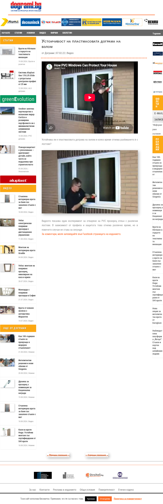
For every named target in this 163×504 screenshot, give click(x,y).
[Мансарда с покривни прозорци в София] (7, 292)
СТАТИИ (18, 33)
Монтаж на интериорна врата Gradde (26, 250)
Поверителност (107, 489)
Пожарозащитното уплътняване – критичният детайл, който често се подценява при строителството (26, 156)
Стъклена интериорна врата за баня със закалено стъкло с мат (27, 202)
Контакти (44, 489)
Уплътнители (23, 171)
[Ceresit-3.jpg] (158, 45)
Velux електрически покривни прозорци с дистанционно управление (25, 227)
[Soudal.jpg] (158, 73)
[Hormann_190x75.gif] (112, 25)
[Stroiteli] (94, 477)
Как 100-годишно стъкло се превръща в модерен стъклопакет (26, 342)
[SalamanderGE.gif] (18, 102)
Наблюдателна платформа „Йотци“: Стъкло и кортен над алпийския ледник (157, 342)
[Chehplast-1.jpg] (51, 25)
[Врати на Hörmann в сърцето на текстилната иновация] (7, 51)
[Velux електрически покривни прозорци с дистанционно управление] (7, 222)
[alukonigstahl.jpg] (158, 54)
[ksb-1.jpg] (120, 477)
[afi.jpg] (68, 477)
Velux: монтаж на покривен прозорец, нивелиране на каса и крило (26, 271)
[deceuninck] (30, 25)
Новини (31, 352)
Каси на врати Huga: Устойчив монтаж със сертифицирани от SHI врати (27, 435)
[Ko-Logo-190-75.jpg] (132, 25)
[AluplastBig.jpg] (18, 182)
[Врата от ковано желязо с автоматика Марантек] (7, 310)
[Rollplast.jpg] (92, 25)
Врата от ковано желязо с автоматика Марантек (26, 312)
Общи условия (87, 489)
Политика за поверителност (128, 498)
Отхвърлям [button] (105, 499)
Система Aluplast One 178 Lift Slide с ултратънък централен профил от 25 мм (27, 78)
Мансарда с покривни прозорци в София (26, 292)
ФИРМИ (54, 33)
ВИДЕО (42, 33)
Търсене (157, 33)
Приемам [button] (91, 499)
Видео (30, 212)
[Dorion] (157, 93)
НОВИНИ (31, 33)
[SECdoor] (158, 64)
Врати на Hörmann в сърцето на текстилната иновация (26, 53)
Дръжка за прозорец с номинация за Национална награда (25, 387)
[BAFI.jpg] (43, 477)
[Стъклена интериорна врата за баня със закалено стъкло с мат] (7, 198)
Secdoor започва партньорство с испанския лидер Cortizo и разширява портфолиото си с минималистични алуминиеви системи (26, 120)
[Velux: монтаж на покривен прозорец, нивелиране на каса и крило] (7, 268)
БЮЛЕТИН (67, 33)
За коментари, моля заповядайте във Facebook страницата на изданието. (81, 234)
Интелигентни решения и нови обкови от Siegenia (25, 364)
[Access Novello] (157, 83)
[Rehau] (153, 25)
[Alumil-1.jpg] (10, 25)
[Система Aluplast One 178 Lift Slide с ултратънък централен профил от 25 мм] (7, 75)
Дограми (49, 53)
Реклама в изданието (64, 489)
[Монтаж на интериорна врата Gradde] (7, 249)
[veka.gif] (71, 25)
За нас (32, 489)
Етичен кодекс (126, 489)
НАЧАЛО (6, 33)
